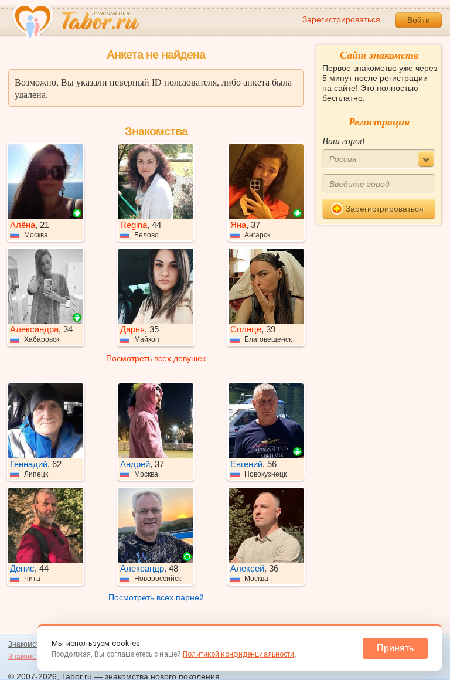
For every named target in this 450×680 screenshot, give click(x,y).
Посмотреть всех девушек (156, 358)
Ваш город (343, 140)
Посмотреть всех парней (156, 597)
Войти (418, 20)
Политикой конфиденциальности (238, 654)
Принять (395, 648)
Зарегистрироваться (341, 19)
